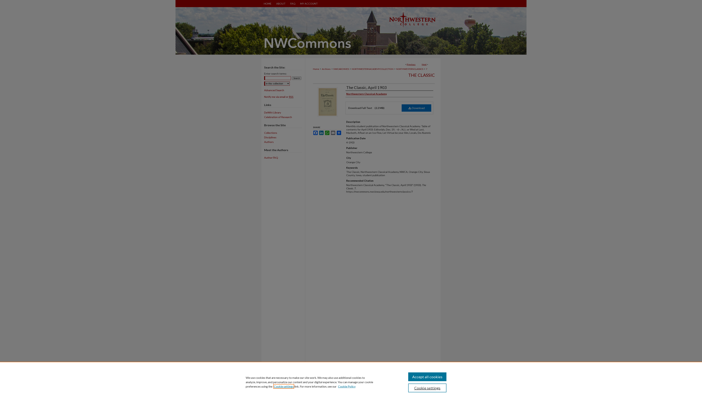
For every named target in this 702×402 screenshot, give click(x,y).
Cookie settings (284, 386)
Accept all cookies (427, 377)
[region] (351, 382)
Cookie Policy (347, 386)
